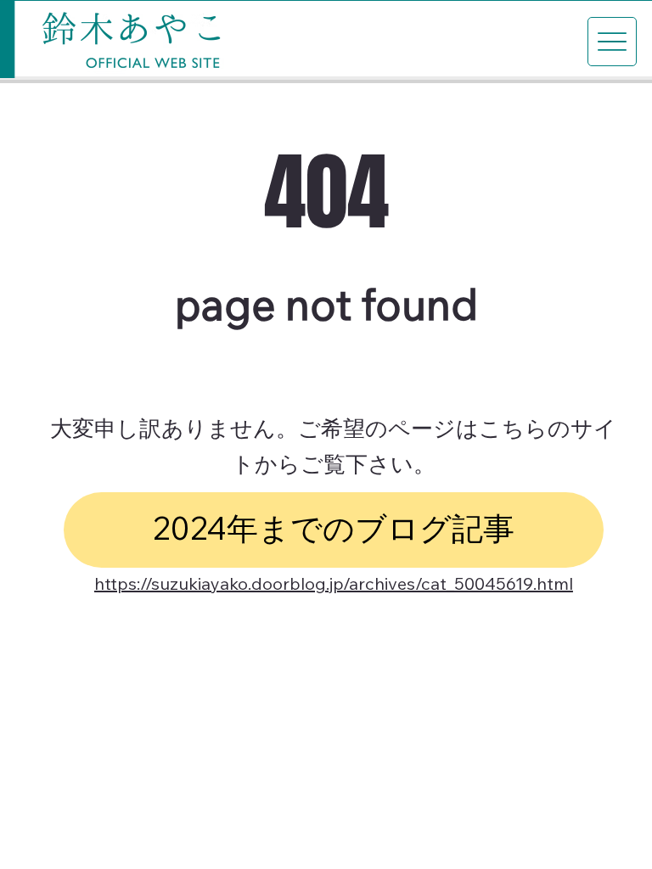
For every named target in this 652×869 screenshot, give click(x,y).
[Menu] (612, 41)
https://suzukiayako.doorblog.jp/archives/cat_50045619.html (333, 586)
